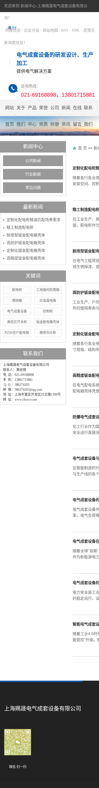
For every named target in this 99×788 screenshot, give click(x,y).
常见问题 (33, 188)
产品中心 (32, 116)
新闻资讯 (66, 116)
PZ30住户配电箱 (17, 333)
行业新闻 (33, 174)
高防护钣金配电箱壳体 (26, 243)
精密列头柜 (48, 333)
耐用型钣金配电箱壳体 (26, 235)
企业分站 (31, 30)
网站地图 (50, 30)
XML (76, 30)
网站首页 (9, 116)
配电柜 (17, 290)
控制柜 (48, 311)
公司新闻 (33, 161)
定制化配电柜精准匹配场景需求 (34, 219)
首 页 (82, 148)
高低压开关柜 (17, 322)
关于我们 (20, 116)
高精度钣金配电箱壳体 (26, 258)
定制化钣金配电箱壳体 (26, 250)
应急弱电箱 (48, 301)
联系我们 (88, 116)
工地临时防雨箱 (47, 290)
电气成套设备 (17, 311)
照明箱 (17, 301)
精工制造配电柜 (20, 227)
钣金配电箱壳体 (47, 322)
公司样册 (54, 116)
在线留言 (77, 116)
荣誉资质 (43, 116)
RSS (64, 30)
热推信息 (13, 30)
